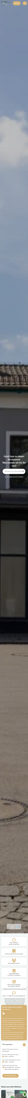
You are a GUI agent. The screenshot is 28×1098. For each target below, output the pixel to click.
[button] (12, 1075)
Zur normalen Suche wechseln (14, 477)
